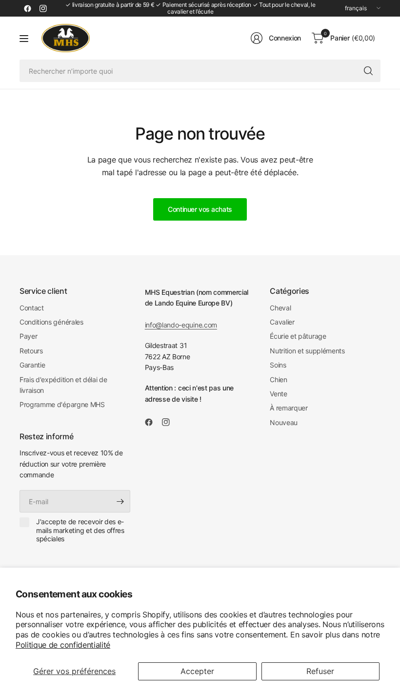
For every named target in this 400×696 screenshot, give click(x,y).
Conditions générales (51, 322)
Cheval (280, 308)
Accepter (197, 671)
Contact (32, 308)
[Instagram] (43, 8)
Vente (278, 393)
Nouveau (284, 422)
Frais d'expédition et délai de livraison (63, 384)
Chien (278, 379)
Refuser (320, 671)
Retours (31, 351)
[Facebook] (27, 8)
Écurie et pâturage (298, 336)
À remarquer (288, 408)
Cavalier (282, 322)
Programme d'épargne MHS (62, 404)
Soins (278, 365)
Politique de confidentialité (63, 645)
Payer (28, 336)
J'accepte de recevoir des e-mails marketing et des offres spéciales (80, 530)
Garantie (32, 365)
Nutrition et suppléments (307, 351)
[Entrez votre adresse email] (120, 501)
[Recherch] (368, 71)
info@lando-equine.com (181, 325)
